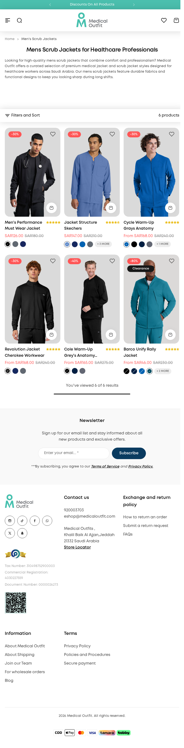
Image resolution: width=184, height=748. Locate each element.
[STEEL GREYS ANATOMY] (149, 244)
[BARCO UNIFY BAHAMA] (149, 371)
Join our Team (18, 663)
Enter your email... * (61, 453)
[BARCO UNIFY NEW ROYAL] (142, 371)
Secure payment (80, 663)
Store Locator (77, 547)
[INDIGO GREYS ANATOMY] (142, 244)
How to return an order (145, 517)
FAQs (127, 534)
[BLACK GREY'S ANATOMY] (67, 371)
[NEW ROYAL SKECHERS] (82, 244)
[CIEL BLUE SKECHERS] (67, 244)
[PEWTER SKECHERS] (90, 244)
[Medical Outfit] (92, 20)
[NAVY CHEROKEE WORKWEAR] (15, 371)
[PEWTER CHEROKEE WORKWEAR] (23, 371)
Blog (9, 681)
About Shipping (19, 655)
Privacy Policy (77, 646)
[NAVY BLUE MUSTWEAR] (23, 244)
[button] (50, 4)
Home (10, 39)
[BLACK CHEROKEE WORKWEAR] (8, 371)
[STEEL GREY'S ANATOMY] (82, 371)
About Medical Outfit (25, 646)
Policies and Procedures (87, 655)
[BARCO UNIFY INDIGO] (134, 371)
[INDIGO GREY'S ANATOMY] (75, 371)
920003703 (74, 510)
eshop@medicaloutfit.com (89, 516)
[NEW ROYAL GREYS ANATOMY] (126, 244)
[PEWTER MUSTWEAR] (15, 244)
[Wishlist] (164, 20)
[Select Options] (51, 208)
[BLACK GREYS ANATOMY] (134, 244)
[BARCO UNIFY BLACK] (126, 371)
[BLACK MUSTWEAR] (8, 244)
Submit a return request (145, 526)
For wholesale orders (25, 672)
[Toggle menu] (7, 20)
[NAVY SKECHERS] (75, 244)
